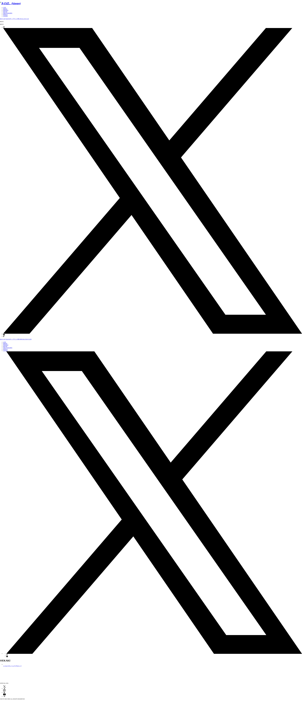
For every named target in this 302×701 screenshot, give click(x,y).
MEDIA (5, 9)
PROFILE (5, 10)
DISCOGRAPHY (7, 13)
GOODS (5, 16)
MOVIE (5, 11)
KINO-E (5, 14)
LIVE (4, 7)
